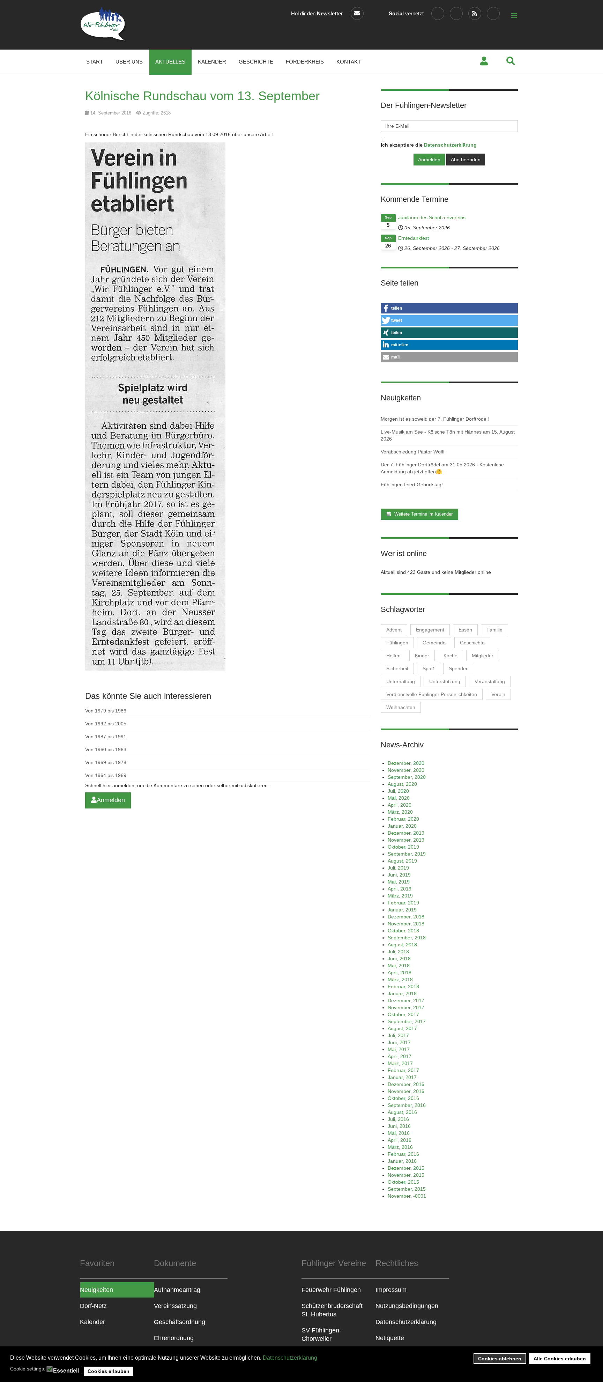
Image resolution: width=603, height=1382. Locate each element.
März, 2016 (400, 1147)
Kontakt (348, 62)
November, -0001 (407, 1196)
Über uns (129, 62)
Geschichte (256, 62)
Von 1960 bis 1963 (105, 749)
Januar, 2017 (402, 1077)
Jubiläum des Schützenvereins (432, 217)
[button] (449, 308)
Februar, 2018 (403, 986)
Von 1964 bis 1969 (105, 775)
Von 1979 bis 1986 (105, 711)
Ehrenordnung (174, 1338)
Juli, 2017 (398, 1035)
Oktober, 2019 (403, 847)
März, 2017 (400, 1063)
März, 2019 (400, 896)
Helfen (393, 655)
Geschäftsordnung (179, 1321)
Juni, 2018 (399, 958)
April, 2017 (399, 1056)
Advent (394, 630)
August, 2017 (402, 1028)
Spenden (459, 668)
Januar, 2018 (402, 993)
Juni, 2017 (399, 1042)
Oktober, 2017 (403, 1014)
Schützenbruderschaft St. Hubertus (332, 1310)
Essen (465, 630)
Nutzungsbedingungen (406, 1305)
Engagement (430, 630)
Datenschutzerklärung (290, 1358)
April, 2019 (399, 889)
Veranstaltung (490, 681)
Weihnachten (400, 707)
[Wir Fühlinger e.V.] (103, 25)
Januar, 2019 (402, 909)
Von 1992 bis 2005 (105, 723)
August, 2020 (402, 784)
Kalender (212, 62)
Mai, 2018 (399, 965)
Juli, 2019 (398, 868)
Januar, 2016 (402, 1161)
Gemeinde (434, 642)
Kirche (450, 655)
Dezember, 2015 (406, 1168)
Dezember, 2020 (406, 763)
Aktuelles (170, 62)
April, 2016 (399, 1140)
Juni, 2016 (399, 1126)
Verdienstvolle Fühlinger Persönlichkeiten (431, 694)
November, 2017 (406, 1007)
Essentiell (66, 1371)
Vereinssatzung (175, 1305)
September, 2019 (407, 854)
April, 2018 (399, 972)
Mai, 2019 (399, 882)
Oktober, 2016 (403, 1098)
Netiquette (389, 1338)
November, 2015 (406, 1175)
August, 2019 (402, 861)
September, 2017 (407, 1021)
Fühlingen (397, 642)
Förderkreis (305, 62)
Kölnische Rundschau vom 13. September (202, 96)
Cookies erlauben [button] (108, 1371)
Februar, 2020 (403, 819)
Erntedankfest (413, 238)
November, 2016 (406, 1091)
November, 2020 (406, 770)
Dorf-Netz (93, 1305)
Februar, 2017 (403, 1070)
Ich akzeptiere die (429, 145)
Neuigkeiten (96, 1289)
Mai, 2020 (399, 798)
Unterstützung (444, 681)
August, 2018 (402, 944)
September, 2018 (407, 937)
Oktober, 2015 (403, 1182)
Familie (494, 630)
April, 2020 (399, 805)
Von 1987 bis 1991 (105, 736)
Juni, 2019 (399, 875)
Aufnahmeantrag (177, 1289)
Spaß (428, 668)
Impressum (391, 1289)
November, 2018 (406, 923)
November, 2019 (406, 840)
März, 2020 (400, 812)
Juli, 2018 (398, 951)
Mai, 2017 (399, 1049)
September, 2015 (407, 1189)
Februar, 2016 (403, 1154)
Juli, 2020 (398, 791)
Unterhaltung (400, 681)
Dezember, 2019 (406, 833)
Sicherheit (397, 668)
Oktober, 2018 (403, 930)
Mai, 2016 (399, 1133)
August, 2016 (402, 1112)
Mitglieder (482, 655)
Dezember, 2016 (406, 1084)
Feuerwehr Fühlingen (331, 1289)
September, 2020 (407, 777)
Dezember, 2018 (406, 916)
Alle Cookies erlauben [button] (560, 1358)
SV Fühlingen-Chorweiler (321, 1334)
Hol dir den (317, 13)
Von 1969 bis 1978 (105, 762)
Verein (498, 694)
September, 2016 (407, 1105)
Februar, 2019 (403, 903)
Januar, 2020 (402, 826)
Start (94, 62)
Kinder (422, 655)
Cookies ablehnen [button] (499, 1358)
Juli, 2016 (398, 1119)
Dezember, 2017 (406, 1000)
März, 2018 (400, 979)
